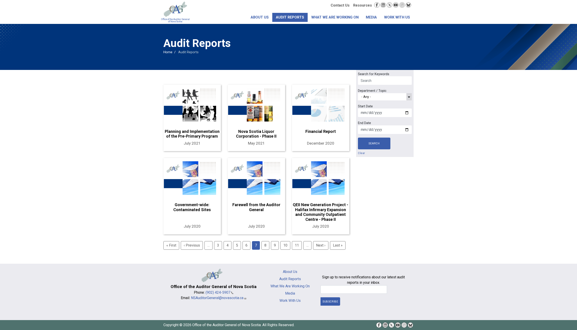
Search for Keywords (373, 74)
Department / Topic (372, 91)
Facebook (377, 5)
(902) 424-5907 (218, 292)
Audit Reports (290, 17)
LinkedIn (383, 5)
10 (285, 245)
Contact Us (340, 5)
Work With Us (397, 17)
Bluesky (408, 5)
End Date (364, 123)
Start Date (365, 106)
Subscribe (330, 301)
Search (374, 143)
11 (297, 245)
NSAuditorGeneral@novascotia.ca (217, 298)
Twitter (389, 5)
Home (167, 52)
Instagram (402, 5)
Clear (361, 153)
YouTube (395, 5)
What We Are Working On (335, 17)
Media (371, 17)
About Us (260, 17)
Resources (362, 5)
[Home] (175, 9)
